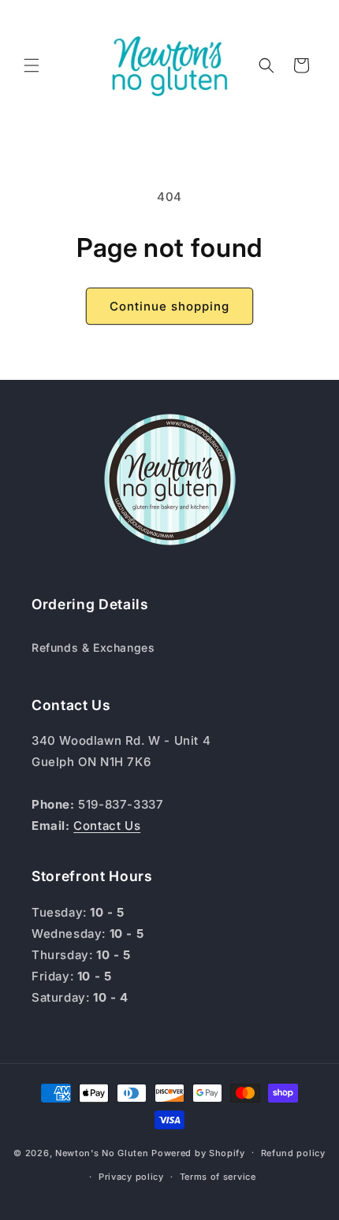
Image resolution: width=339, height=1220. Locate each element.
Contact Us (106, 825)
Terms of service (218, 1176)
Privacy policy (131, 1176)
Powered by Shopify (198, 1152)
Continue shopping (169, 306)
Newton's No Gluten (102, 1152)
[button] (31, 65)
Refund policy (293, 1153)
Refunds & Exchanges (93, 647)
